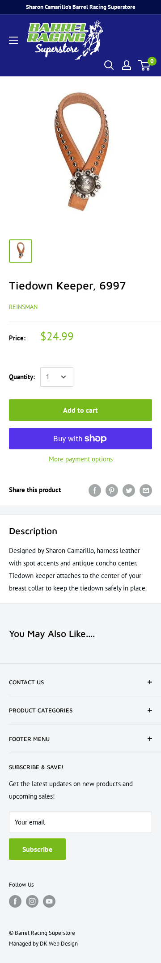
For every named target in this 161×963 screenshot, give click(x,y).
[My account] (126, 65)
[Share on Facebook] (95, 489)
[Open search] (109, 65)
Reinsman (23, 307)
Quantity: (22, 377)
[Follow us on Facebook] (15, 901)
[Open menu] (13, 40)
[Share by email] (146, 489)
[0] (144, 65)
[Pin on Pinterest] (112, 489)
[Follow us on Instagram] (32, 901)
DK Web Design (59, 943)
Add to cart (80, 410)
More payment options (81, 459)
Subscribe (37, 849)
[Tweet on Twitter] (129, 489)
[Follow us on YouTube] (49, 901)
